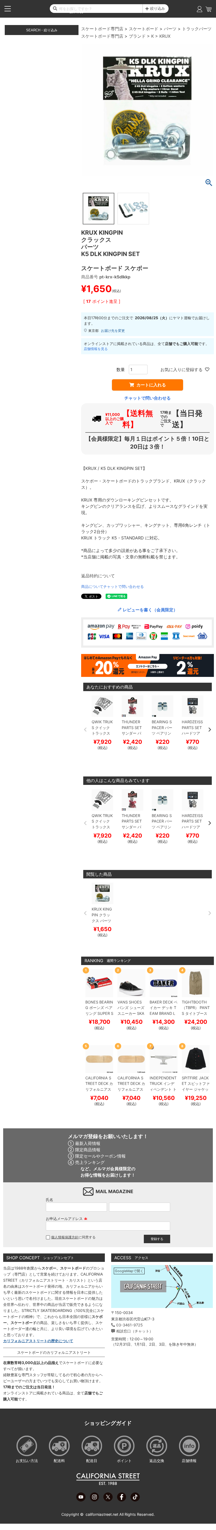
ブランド (137, 36)
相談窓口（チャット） (134, 1331)
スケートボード (143, 28)
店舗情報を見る (96, 349)
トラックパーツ (197, 28)
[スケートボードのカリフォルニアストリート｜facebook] (121, 1500)
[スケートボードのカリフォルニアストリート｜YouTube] (80, 1500)
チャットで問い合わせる (147, 398)
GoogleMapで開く (129, 1271)
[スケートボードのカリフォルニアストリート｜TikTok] (135, 1500)
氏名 (49, 1199)
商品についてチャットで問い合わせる (112, 586)
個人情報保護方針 (64, 1237)
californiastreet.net (102, 1514)
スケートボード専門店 (102, 28)
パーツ (170, 28)
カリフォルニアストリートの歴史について (38, 1341)
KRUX (164, 36)
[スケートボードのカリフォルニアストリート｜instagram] (94, 1500)
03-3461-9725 (129, 1325)
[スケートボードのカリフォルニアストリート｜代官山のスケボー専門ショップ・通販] (108, 1484)
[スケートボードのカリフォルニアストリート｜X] (107, 1500)
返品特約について (98, 575)
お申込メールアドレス (66, 1218)
